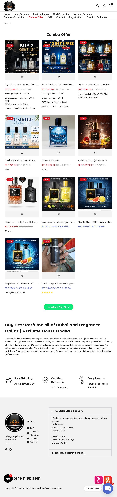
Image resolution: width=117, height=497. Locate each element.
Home (6, 23)
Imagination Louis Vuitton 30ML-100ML (22, 283)
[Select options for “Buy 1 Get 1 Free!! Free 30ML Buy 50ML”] (95, 77)
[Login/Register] (104, 5)
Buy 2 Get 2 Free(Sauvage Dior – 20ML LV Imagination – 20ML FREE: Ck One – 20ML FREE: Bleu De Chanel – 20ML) (22, 84)
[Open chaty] (107, 488)
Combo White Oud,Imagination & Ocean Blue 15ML (22, 160)
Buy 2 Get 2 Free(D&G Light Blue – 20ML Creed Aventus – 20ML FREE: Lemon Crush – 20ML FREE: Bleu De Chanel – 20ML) (58, 84)
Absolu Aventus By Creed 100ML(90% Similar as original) (22, 222)
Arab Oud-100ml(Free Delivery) (92, 160)
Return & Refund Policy (70, 452)
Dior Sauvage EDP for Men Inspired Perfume (58, 283)
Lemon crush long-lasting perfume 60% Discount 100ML (58, 222)
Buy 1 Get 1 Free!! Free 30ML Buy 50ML (95, 84)
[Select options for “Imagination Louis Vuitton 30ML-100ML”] (22, 275)
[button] (22, 77)
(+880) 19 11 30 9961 (23, 478)
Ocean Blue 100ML (50, 160)
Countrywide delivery (69, 410)
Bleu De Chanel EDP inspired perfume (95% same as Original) (95, 222)
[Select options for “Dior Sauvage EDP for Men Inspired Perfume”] (58, 275)
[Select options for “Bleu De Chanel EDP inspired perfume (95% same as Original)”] (95, 214)
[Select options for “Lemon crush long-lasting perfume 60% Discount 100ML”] (58, 214)
